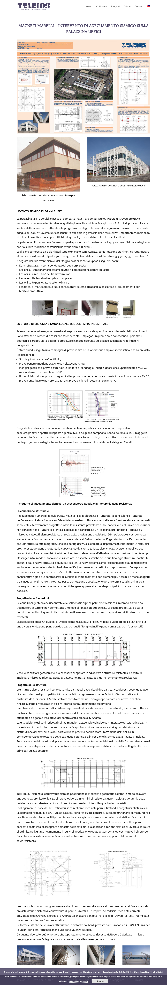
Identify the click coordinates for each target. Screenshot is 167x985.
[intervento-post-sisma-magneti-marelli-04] (136, 965)
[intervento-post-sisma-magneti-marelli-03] (101, 965)
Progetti (115, 6)
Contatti (139, 6)
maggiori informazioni (78, 981)
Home (89, 6)
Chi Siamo (101, 6)
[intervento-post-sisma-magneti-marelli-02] (66, 965)
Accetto (100, 981)
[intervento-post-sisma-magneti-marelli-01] (31, 965)
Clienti (127, 6)
